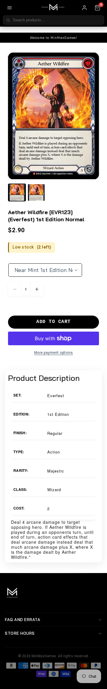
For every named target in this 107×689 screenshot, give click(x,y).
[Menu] (9, 7)
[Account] (84, 8)
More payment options (53, 353)
